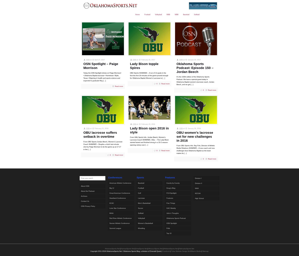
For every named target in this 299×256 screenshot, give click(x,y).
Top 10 (168, 233)
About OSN (85, 186)
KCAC (111, 203)
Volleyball (141, 218)
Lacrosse (141, 198)
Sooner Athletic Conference (119, 223)
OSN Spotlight (171, 223)
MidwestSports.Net (171, 249)
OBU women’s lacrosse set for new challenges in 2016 (194, 136)
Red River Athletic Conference (120, 218)
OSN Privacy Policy (88, 206)
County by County (173, 183)
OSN (88, 60)
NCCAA (198, 193)
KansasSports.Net (127, 249)
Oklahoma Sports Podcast (176, 218)
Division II (198, 183)
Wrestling (141, 228)
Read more (119, 86)
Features (169, 198)
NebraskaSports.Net (186, 249)
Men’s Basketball (144, 203)
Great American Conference (119, 193)
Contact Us (85, 201)
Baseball (141, 183)
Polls (168, 228)
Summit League (115, 228)
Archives (84, 196)
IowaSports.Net (141, 249)
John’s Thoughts (172, 213)
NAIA (197, 188)
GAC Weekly (171, 208)
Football (141, 188)
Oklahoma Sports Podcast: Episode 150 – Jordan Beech (195, 68)
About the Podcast (87, 191)
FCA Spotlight (171, 193)
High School (199, 198)
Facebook (166, 251)
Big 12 (111, 188)
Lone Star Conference (117, 208)
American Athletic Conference (120, 183)
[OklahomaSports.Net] (110, 5)
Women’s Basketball (145, 223)
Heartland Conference (117, 198)
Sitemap (205, 251)
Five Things (170, 203)
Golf (139, 193)
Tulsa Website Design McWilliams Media (186, 251)
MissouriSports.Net (155, 249)
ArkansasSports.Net (112, 249)
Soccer (140, 208)
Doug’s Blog (170, 188)
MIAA (111, 213)
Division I (198, 178)
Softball (140, 213)
